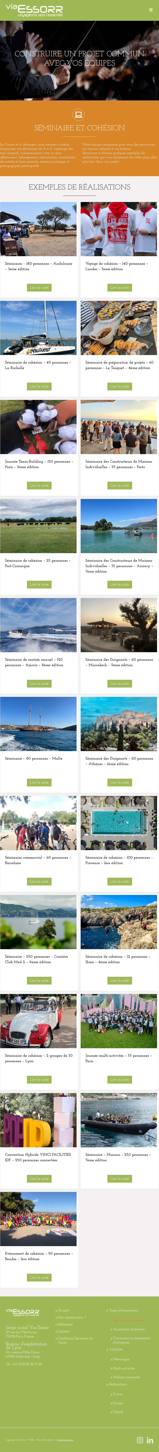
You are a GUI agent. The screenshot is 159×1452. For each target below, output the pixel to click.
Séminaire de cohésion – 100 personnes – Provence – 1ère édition (118, 823)
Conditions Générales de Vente (75, 1341)
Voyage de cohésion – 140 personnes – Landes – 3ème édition (118, 229)
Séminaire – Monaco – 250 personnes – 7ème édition (118, 1120)
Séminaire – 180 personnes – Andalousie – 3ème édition (38, 229)
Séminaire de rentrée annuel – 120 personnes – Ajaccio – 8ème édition (38, 625)
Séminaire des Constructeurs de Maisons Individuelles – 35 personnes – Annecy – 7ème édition (118, 526)
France (118, 1394)
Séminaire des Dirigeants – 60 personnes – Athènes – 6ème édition (118, 724)
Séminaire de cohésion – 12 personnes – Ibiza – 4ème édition (118, 922)
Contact (63, 1331)
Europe (118, 1403)
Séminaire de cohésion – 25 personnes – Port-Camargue (38, 526)
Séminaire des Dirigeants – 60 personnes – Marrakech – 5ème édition (118, 625)
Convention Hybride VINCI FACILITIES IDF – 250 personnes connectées (38, 1120)
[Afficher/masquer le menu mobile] (151, 10)
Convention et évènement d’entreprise (131, 1340)
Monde (118, 1412)
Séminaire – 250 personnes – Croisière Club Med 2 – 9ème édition (38, 922)
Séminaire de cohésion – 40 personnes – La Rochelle (38, 328)
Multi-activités (124, 1368)
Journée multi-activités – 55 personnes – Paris (118, 1021)
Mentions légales (65, 1440)
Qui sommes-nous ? (72, 1317)
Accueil (63, 1310)
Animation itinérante (129, 1329)
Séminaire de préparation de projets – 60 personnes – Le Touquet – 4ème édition (118, 328)
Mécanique (121, 1359)
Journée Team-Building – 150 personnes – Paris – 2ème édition (38, 427)
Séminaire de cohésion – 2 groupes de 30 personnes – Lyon (38, 1021)
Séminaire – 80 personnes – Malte (38, 724)
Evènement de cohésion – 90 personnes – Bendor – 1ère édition (38, 1219)
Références (65, 1324)
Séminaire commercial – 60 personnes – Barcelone (38, 823)
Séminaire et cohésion (128, 1320)
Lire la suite (39, 288)
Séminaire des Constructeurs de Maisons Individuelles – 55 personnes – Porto (118, 427)
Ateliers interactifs (126, 1377)
